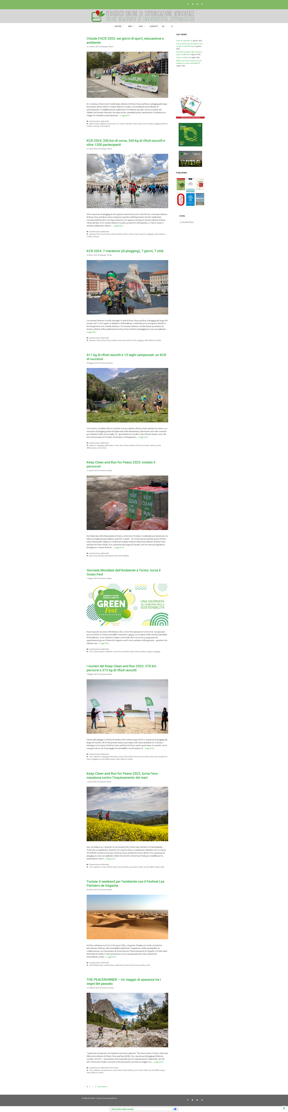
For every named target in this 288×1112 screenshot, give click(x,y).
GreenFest (126, 651)
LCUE (138, 445)
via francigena (104, 126)
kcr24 (104, 234)
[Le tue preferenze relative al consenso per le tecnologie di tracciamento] (284, 1108)
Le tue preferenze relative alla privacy (154, 1109)
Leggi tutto (125, 115)
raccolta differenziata (107, 759)
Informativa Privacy (187, 222)
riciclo (99, 448)
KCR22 (130, 757)
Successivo (103, 1086)
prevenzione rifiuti (147, 445)
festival (127, 965)
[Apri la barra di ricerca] (172, 26)
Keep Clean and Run (145, 124)
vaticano (96, 236)
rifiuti (156, 234)
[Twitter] (193, 4)
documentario (106, 1070)
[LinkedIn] (197, 4)
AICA (141, 26)
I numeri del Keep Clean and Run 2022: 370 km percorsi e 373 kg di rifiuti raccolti (121, 668)
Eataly (96, 651)
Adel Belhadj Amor (96, 965)
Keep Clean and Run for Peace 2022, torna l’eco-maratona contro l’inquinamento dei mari (123, 776)
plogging (157, 124)
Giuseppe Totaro (131, 124)
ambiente (103, 124)
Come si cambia (182, 57)
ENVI (130, 26)
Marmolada (109, 556)
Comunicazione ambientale (99, 121)
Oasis (148, 965)
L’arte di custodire (183, 40)
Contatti (154, 26)
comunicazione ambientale (114, 965)
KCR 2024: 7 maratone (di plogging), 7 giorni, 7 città (125, 251)
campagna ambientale (105, 445)
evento (116, 445)
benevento (112, 124)
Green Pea (117, 651)
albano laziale (94, 124)
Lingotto (149, 651)
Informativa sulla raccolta (122, 1109)
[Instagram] (202, 4)
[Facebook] (188, 4)
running (96, 126)
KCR (126, 757)
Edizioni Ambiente (106, 651)
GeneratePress (111, 1098)
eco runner (121, 124)
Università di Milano (121, 556)
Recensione (114, 1068)
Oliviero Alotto (128, 234)
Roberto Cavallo (155, 340)
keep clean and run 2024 (127, 340)
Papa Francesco (140, 234)
